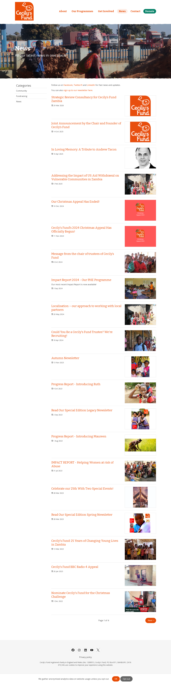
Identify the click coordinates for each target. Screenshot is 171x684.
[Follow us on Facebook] (73, 650)
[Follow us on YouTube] (91, 650)
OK (116, 679)
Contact (135, 11)
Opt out (126, 679)
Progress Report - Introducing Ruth (75, 384)
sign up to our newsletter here (78, 90)
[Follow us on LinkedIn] (85, 650)
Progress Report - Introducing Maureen (78, 436)
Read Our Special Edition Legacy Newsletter (81, 410)
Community (21, 90)
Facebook (68, 85)
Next (150, 620)
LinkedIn (91, 85)
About (63, 11)
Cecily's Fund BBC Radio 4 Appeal (74, 567)
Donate (149, 11)
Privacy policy (85, 657)
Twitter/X (78, 85)
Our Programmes (82, 11)
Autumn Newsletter (65, 358)
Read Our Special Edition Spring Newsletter (81, 514)
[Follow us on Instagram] (79, 650)
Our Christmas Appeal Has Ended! (75, 201)
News (122, 11)
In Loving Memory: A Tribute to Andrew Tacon (84, 149)
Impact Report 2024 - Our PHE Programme (81, 280)
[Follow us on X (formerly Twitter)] (98, 650)
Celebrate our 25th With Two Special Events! (82, 488)
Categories (23, 86)
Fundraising (21, 96)
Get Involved (106, 11)
